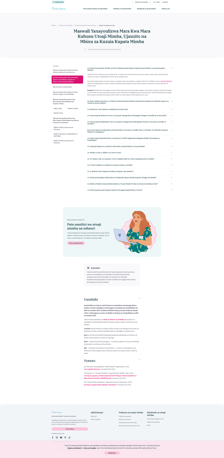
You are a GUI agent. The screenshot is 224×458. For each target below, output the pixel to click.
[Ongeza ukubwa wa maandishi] (150, 2)
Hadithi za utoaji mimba (153, 422)
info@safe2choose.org (58, 433)
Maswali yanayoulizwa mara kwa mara (85, 25)
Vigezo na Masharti (74, 448)
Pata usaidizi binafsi (76, 243)
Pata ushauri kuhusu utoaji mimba (95, 9)
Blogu (148, 425)
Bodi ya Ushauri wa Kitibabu (114, 320)
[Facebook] (53, 437)
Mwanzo (54, 25)
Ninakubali (112, 453)
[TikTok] (69, 437)
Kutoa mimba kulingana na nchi (155, 419)
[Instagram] (57, 437)
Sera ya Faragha (90, 448)
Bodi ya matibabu (95, 419)
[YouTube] (61, 437)
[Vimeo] (65, 437)
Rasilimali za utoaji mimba (146, 9)
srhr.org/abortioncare (92, 369)
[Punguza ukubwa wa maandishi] (133, 2)
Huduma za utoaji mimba (122, 9)
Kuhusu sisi (166, 9)
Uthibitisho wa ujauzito (125, 416)
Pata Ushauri (70, 429)
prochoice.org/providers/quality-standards (100, 385)
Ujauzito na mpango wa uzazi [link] (107, 25)
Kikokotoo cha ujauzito (125, 419)
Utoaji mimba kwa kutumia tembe (128, 422)
